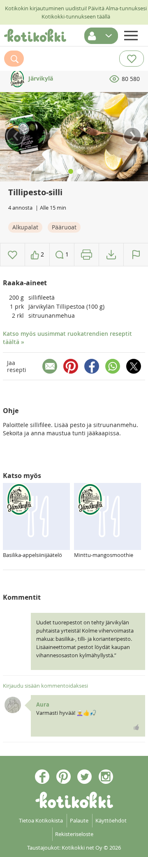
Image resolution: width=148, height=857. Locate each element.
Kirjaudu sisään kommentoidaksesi (45, 685)
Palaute (79, 820)
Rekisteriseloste (74, 834)
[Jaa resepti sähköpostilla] (49, 366)
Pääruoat (64, 227)
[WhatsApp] (112, 366)
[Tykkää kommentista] (136, 727)
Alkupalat (25, 227)
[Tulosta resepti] (87, 254)
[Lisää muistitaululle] (12, 254)
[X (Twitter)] (133, 366)
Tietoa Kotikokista (41, 820)
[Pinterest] (70, 366)
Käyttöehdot (111, 820)
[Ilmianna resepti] (136, 254)
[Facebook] (91, 366)
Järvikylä (40, 78)
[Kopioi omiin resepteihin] (111, 254)
